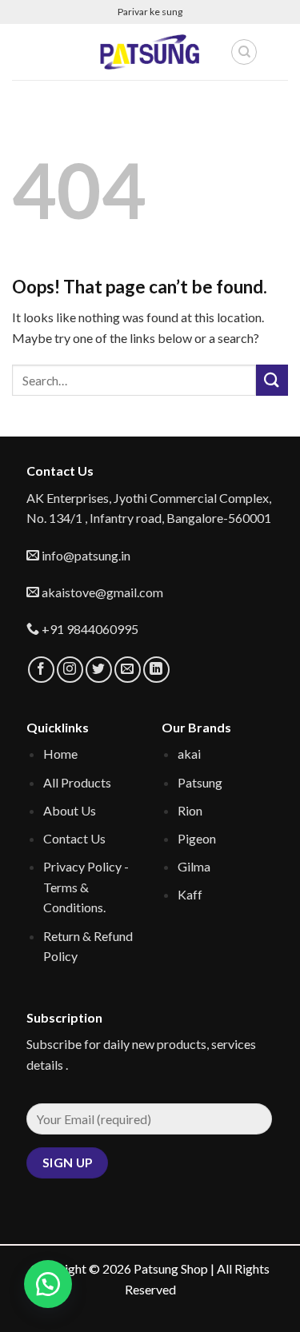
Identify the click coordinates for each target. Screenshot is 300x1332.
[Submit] (272, 380)
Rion (190, 810)
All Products (77, 782)
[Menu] (21, 51)
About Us (69, 810)
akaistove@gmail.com (101, 592)
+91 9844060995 (88, 628)
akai (189, 753)
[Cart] (279, 52)
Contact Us (74, 838)
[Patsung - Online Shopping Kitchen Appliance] (150, 51)
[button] (48, 1284)
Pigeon (197, 838)
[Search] (244, 52)
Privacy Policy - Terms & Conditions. (86, 887)
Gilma (194, 866)
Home (60, 753)
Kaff (190, 894)
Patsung (200, 782)
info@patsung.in (84, 555)
